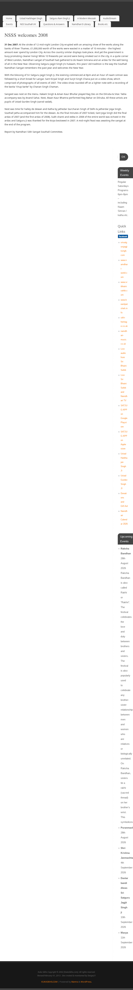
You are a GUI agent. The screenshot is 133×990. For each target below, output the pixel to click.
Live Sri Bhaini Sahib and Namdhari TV (124, 388)
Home (9, 18)
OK (123, 156)
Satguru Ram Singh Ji (60, 18)
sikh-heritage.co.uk (124, 321)
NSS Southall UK (28, 24)
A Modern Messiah (86, 18)
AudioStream (109, 18)
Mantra (74, 981)
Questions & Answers (53, 24)
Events (9, 24)
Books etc (103, 24)
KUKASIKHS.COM (49, 981)
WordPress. (86, 981)
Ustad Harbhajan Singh (31, 18)
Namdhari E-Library (81, 24)
